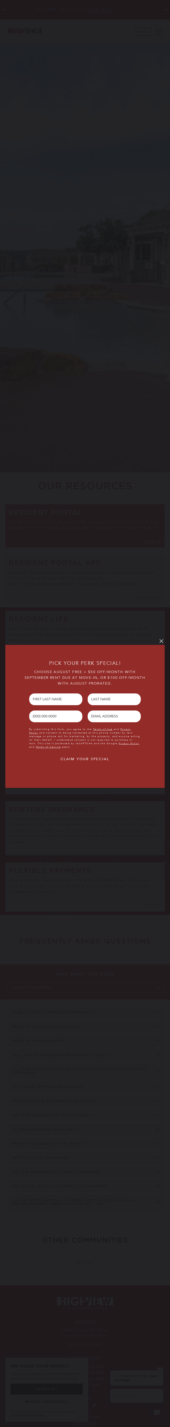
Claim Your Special (85, 759)
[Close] (161, 641)
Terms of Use (103, 729)
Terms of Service (48, 747)
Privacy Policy (129, 743)
